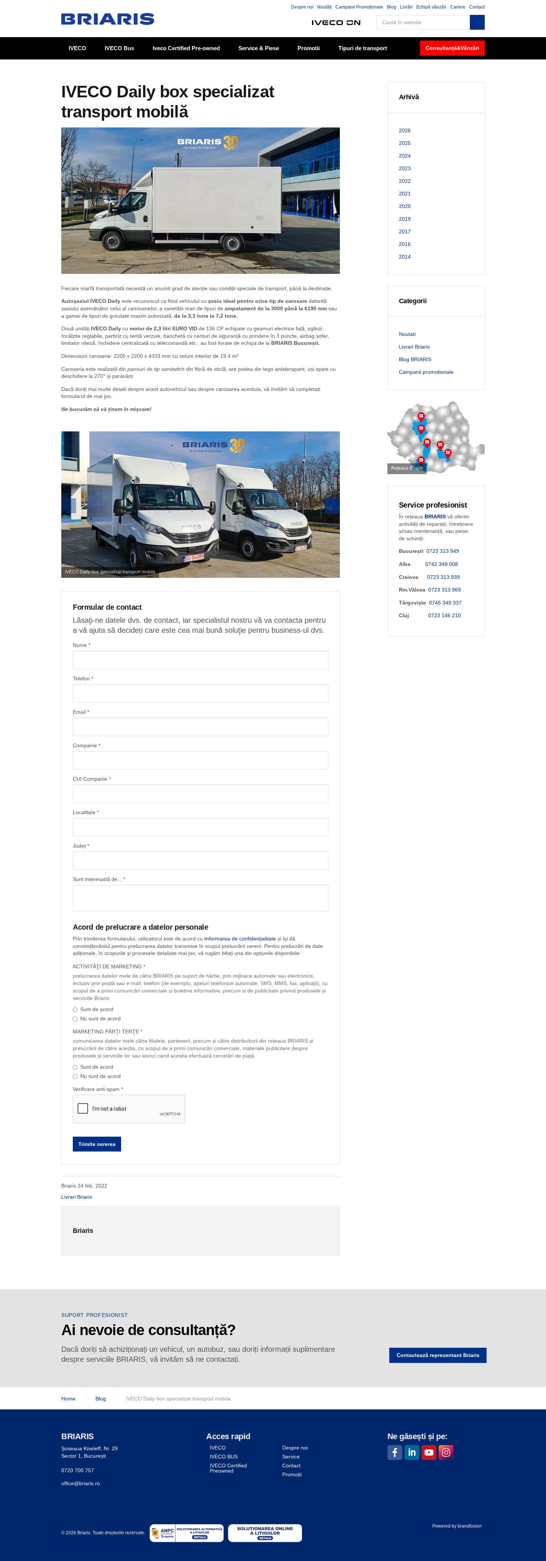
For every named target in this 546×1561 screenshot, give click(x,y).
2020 (405, 206)
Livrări (406, 7)
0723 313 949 (442, 551)
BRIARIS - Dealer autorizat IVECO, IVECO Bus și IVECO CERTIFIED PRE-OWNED (107, 19)
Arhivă (409, 97)
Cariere (457, 7)
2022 (405, 181)
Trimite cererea (97, 1144)
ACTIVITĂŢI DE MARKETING (109, 966)
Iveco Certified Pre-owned (186, 48)
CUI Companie (92, 779)
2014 (405, 257)
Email (81, 712)
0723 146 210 (444, 615)
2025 (405, 143)
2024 (405, 156)
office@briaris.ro (80, 1483)
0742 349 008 (441, 564)
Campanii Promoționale (359, 7)
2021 (405, 194)
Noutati (407, 334)
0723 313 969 (444, 590)
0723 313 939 (443, 577)
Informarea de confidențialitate (240, 939)
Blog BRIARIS (415, 359)
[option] (200, 504)
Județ (81, 846)
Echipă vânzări (431, 7)
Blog (391, 7)
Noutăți (324, 7)
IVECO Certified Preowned (228, 1468)
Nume (81, 645)
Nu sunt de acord (100, 1018)
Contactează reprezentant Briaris (438, 1355)
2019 (405, 219)
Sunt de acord (96, 1009)
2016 (405, 244)
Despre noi (302, 7)
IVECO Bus (119, 48)
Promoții (292, 1474)
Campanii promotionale (426, 372)
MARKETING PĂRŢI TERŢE (107, 1031)
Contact (477, 7)
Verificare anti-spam (98, 1089)
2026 (405, 130)
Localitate (86, 812)
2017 (405, 231)
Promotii (309, 48)
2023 (405, 168)
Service (291, 1456)
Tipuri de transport (362, 48)
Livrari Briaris (76, 1197)
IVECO (77, 48)
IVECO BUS (224, 1456)
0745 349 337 (445, 603)
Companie (86, 745)
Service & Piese (258, 48)
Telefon (83, 678)
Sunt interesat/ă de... (99, 879)
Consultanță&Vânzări (452, 48)
